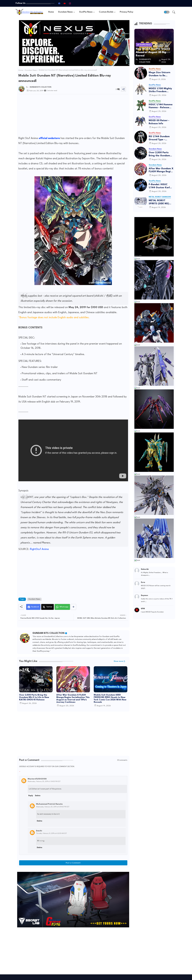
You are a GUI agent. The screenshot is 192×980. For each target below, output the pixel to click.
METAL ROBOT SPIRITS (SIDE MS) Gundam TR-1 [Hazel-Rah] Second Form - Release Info (161, 202)
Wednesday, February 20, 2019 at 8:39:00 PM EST (52, 807)
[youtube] (64, 3)
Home (51, 12)
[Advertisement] (73, 116)
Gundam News (65, 12)
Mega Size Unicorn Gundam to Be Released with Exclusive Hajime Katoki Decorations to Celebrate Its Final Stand (161, 74)
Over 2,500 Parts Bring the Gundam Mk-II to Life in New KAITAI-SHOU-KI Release (34, 697)
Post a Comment (73, 863)
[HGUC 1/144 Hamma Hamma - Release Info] (140, 105)
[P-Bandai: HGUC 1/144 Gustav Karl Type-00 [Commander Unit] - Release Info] (140, 185)
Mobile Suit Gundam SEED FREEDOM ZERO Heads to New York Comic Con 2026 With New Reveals (110, 698)
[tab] (51, 12)
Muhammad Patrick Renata (49, 804)
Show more (118, 661)
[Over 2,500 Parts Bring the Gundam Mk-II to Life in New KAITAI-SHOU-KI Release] (140, 153)
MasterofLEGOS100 (37, 779)
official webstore (49, 138)
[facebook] (59, 3)
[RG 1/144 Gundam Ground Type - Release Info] (140, 137)
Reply (30, 796)
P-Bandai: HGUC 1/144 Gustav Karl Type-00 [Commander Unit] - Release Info (160, 186)
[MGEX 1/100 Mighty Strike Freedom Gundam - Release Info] (140, 89)
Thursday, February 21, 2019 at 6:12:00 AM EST (51, 833)
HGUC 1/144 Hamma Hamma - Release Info (160, 106)
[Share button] (73, 607)
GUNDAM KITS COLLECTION (48, 633)
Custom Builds (106, 12)
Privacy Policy (126, 12)
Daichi (39, 831)
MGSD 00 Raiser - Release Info (159, 122)
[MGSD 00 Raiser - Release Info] (140, 121)
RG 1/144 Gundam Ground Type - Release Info (159, 138)
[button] (167, 12)
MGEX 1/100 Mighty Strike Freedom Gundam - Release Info (160, 90)
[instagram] (70, 3)
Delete (37, 796)
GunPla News (85, 12)
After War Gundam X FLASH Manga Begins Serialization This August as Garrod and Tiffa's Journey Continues (73, 698)
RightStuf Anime (39, 549)
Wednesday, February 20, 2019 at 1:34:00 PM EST (44, 781)
